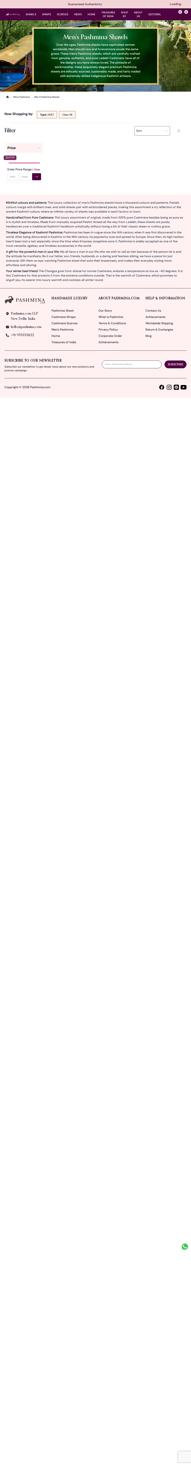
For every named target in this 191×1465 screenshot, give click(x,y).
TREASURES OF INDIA (108, 14)
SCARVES (62, 14)
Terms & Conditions (112, 323)
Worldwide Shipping (159, 323)
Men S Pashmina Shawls (46, 97)
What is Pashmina (110, 317)
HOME (91, 14)
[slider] (7, 163)
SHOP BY (124, 14)
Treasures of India (63, 342)
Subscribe (175, 364)
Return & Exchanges (159, 330)
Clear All (67, 114)
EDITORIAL (154, 14)
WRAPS (46, 14)
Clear (37, 169)
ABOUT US (138, 14)
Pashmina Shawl (62, 311)
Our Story (105, 311)
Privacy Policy (108, 330)
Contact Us (153, 311)
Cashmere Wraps (63, 317)
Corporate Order (110, 336)
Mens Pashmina (21, 97)
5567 (47, 114)
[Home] (7, 96)
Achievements (108, 342)
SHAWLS (31, 14)
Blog (148, 336)
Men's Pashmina (62, 330)
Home (55, 336)
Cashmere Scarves (64, 323)
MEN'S (78, 14)
